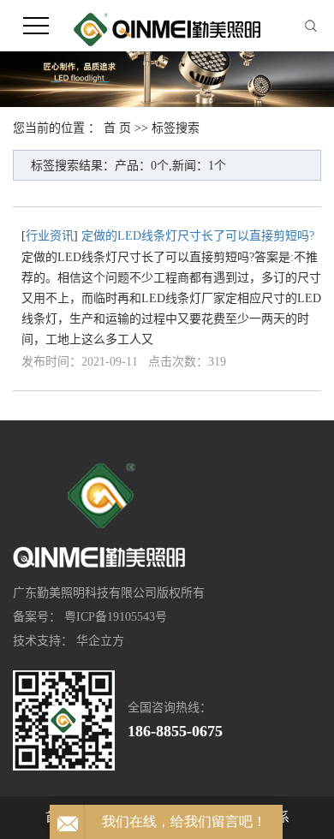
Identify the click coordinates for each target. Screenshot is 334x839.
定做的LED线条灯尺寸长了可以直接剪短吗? (197, 235)
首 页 (117, 128)
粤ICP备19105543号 (115, 616)
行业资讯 (50, 235)
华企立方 (100, 640)
